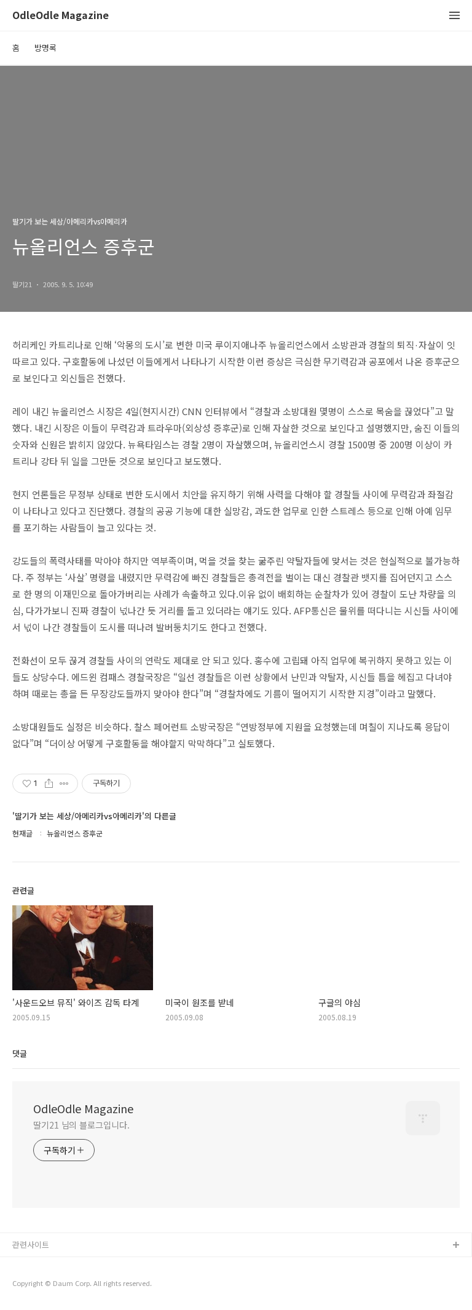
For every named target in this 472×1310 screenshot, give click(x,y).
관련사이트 (30, 1244)
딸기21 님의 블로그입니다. (81, 1125)
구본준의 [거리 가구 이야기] (59, 1285)
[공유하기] (49, 783)
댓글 (19, 1053)
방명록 (45, 48)
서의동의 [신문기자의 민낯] (58, 1265)
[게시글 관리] (64, 783)
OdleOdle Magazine (60, 15)
